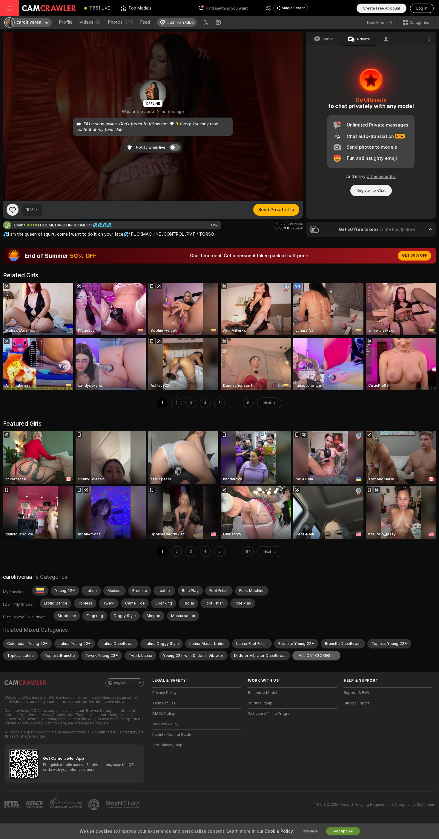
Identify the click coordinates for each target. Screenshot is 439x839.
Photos (120, 22)
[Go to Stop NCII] (123, 804)
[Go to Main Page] (49, 8)
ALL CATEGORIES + (316, 655)
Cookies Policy (165, 724)
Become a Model (262, 693)
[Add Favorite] (13, 210)
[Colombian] (40, 591)
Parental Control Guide (171, 735)
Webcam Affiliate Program (270, 714)
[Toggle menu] (9, 8)
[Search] (268, 8)
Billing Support (356, 703)
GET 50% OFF (414, 255)
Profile (65, 22)
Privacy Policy (164, 693)
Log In (421, 8)
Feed (145, 22)
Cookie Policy (279, 831)
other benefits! (381, 176)
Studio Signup (260, 703)
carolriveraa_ (18, 577)
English (120, 682)
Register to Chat (371, 190)
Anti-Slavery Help (167, 745)
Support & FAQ (356, 693)
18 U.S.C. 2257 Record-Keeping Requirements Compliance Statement (374, 805)
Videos (90, 22)
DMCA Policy (163, 714)
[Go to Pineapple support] (94, 804)
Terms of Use (164, 703)
